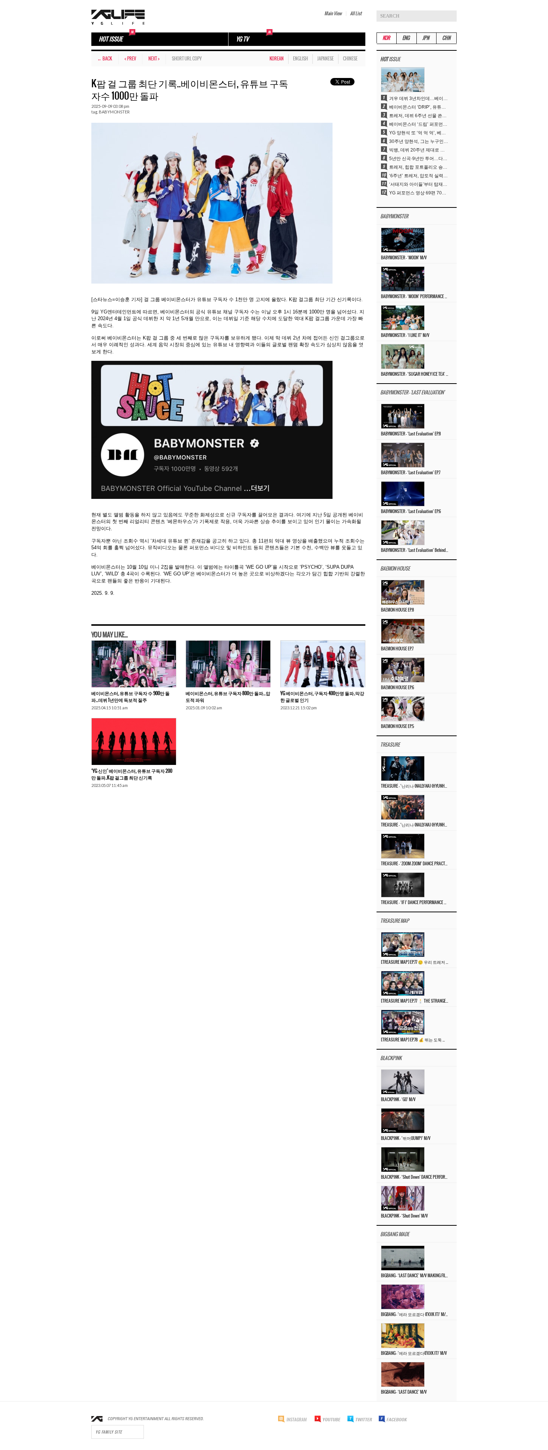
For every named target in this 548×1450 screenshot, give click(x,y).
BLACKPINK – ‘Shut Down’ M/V (404, 1216)
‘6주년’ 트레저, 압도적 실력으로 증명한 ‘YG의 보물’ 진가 (419, 175)
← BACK (104, 58)
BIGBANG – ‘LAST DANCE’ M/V (404, 1392)
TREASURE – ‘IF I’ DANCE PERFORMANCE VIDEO (414, 902)
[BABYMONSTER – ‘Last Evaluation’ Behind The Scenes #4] (403, 532)
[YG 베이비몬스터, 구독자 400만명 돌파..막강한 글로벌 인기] (322, 663)
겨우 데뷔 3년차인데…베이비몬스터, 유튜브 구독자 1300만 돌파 (419, 98)
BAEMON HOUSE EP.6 (397, 687)
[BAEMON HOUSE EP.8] (403, 592)
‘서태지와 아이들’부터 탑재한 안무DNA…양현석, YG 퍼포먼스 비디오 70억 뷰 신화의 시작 (419, 184)
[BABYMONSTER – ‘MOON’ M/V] (403, 240)
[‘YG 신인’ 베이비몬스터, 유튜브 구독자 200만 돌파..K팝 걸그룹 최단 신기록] (133, 741)
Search (451, 16)
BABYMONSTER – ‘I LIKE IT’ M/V (405, 335)
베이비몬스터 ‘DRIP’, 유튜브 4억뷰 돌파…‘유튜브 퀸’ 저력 (419, 107)
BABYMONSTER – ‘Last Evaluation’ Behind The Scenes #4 (414, 550)
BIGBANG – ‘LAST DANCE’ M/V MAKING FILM (414, 1276)
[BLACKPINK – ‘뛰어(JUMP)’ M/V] (403, 1120)
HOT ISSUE (110, 39)
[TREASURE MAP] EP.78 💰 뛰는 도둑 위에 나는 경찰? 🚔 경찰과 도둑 (414, 1040)
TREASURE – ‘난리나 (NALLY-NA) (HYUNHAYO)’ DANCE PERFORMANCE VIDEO (414, 786)
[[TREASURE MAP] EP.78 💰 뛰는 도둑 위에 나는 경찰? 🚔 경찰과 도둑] (403, 1022)
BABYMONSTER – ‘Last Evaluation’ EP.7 (410, 473)
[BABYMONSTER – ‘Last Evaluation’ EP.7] (403, 454)
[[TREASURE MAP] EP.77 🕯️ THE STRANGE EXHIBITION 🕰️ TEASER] (403, 983)
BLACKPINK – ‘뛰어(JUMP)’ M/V (406, 1138)
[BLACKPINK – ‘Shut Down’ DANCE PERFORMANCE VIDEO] (403, 1159)
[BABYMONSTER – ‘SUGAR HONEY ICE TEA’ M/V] (403, 356)
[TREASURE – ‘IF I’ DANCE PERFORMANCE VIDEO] (403, 884)
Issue (390, 59)
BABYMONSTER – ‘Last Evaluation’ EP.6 (411, 511)
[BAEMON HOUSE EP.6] (403, 669)
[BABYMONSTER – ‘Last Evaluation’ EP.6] (403, 493)
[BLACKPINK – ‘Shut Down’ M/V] (403, 1198)
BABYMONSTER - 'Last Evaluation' (412, 393)
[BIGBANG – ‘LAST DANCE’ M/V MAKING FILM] (403, 1257)
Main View (332, 13)
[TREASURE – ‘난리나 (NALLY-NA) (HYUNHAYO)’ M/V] (403, 807)
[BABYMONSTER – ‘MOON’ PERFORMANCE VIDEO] (403, 278)
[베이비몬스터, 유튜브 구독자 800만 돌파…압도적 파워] (228, 663)
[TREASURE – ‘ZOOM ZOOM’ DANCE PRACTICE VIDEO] (403, 846)
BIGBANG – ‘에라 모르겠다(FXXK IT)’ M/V (414, 1353)
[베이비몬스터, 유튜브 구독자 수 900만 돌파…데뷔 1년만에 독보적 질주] (133, 663)
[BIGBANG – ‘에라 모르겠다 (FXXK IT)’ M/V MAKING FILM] (403, 1296)
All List (356, 13)
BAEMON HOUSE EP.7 (397, 649)
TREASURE (390, 745)
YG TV (242, 39)
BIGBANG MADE (394, 1234)
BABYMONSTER (114, 111)
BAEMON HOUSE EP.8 (397, 610)
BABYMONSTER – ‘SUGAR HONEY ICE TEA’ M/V (414, 374)
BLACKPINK (390, 1058)
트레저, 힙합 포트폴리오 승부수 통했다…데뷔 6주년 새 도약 (419, 167)
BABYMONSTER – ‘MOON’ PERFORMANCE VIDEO (414, 296)
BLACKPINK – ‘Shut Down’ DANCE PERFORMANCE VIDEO (414, 1177)
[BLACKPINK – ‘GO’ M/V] (403, 1081)
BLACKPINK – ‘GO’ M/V (398, 1099)
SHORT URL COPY (187, 58)
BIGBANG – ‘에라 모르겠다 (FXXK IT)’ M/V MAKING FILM (414, 1314)
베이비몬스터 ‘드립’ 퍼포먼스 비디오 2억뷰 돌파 (419, 124)
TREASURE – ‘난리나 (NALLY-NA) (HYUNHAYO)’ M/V (414, 825)
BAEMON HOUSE (395, 569)
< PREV (130, 58)
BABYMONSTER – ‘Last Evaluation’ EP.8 (411, 434)
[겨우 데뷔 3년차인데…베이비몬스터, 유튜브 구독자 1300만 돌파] (403, 79)
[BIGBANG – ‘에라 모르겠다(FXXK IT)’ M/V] (403, 1335)
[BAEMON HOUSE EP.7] (403, 631)
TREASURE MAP (394, 921)
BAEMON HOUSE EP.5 (397, 726)
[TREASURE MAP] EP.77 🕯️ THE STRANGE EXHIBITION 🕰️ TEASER (414, 1001)
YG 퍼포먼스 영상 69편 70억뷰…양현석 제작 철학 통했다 (419, 193)
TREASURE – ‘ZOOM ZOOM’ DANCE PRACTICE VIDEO (414, 864)
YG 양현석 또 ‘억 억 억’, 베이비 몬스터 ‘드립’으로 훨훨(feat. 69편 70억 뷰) (419, 132)
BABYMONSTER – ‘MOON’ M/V (404, 258)
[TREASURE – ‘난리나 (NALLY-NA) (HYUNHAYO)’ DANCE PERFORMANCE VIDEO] (403, 768)
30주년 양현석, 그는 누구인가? (419, 141)
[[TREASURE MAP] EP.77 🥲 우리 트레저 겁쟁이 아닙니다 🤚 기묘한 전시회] (403, 944)
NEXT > (154, 58)
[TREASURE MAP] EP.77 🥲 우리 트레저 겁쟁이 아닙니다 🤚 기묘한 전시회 (414, 962)
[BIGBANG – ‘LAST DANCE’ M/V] (403, 1374)
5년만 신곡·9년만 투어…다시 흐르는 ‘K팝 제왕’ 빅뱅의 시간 (419, 158)
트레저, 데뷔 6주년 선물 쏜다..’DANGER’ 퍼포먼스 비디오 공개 (419, 115)
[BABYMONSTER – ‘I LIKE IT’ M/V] (403, 317)
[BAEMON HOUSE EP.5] (403, 708)
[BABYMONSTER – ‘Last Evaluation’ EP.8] (403, 416)
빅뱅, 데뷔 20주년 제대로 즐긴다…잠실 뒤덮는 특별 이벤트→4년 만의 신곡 (419, 150)
